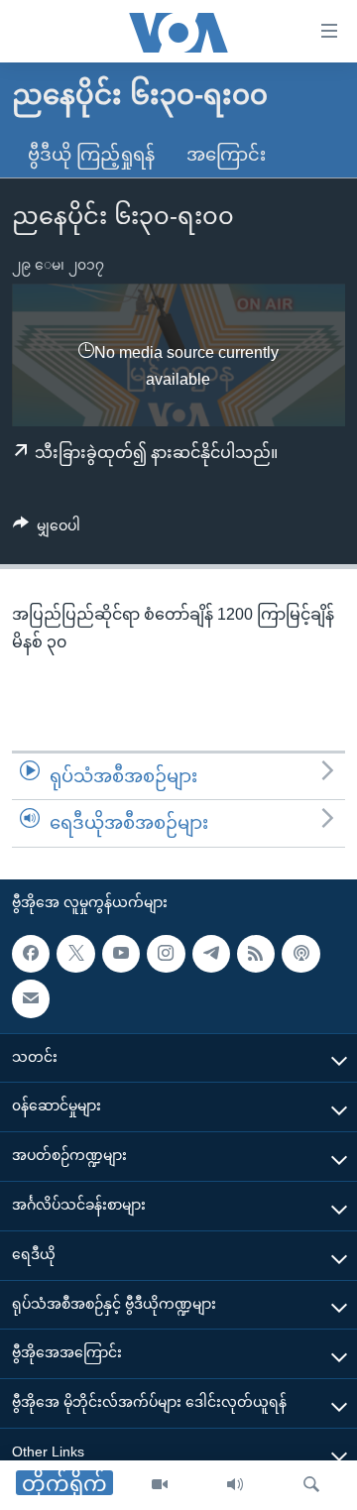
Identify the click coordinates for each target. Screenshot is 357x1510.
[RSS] (256, 954)
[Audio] (235, 1485)
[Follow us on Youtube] (121, 954)
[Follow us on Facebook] (31, 954)
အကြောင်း (226, 155)
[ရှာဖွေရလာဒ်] (311, 1485)
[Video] (159, 1485)
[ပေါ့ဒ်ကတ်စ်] (300, 954)
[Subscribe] (31, 998)
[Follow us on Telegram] (211, 954)
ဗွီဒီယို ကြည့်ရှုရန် (91, 155)
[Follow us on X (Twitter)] (75, 954)
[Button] (46, 529)
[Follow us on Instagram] (165, 954)
